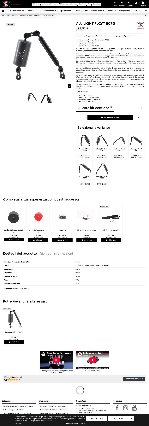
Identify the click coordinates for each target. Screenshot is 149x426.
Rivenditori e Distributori (57, 406)
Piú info (18, 423)
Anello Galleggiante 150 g (38, 231)
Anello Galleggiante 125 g (13, 231)
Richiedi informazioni (56, 253)
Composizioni (26, 413)
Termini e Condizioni (62, 413)
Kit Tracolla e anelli (110, 230)
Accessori (23, 406)
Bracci (31, 406)
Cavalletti (20, 410)
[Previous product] (145, 16)
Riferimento (9, 289)
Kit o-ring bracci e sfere (86, 230)
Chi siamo (43, 406)
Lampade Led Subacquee (11, 413)
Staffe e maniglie (8, 410)
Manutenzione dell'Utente (48, 410)
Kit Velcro (62, 230)
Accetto (118, 418)
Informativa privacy (46, 413)
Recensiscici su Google (134, 379)
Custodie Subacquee (10, 406)
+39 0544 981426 (86, 412)
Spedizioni (63, 410)
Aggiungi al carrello (111, 117)
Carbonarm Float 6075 (14, 332)
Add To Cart (15, 239)
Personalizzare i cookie (76, 423)
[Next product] (146, 16)
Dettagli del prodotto (20, 253)
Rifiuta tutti (97, 418)
